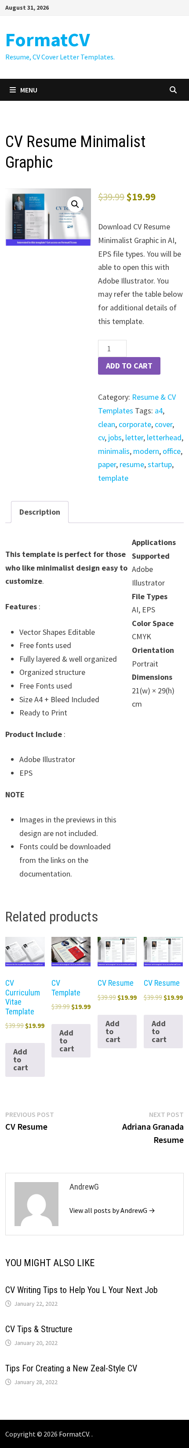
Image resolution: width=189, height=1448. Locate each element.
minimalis (114, 451)
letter (134, 437)
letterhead (164, 437)
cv (101, 437)
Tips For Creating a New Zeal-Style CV (71, 1368)
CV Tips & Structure (39, 1329)
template (113, 478)
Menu (28, 89)
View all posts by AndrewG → (112, 1210)
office (172, 451)
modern (146, 451)
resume (132, 464)
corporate (135, 424)
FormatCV (47, 39)
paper (107, 464)
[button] (75, 204)
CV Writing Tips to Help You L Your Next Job (81, 1290)
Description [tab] (39, 512)
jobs (115, 437)
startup (160, 464)
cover (163, 424)
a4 (159, 410)
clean (106, 424)
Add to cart (129, 366)
